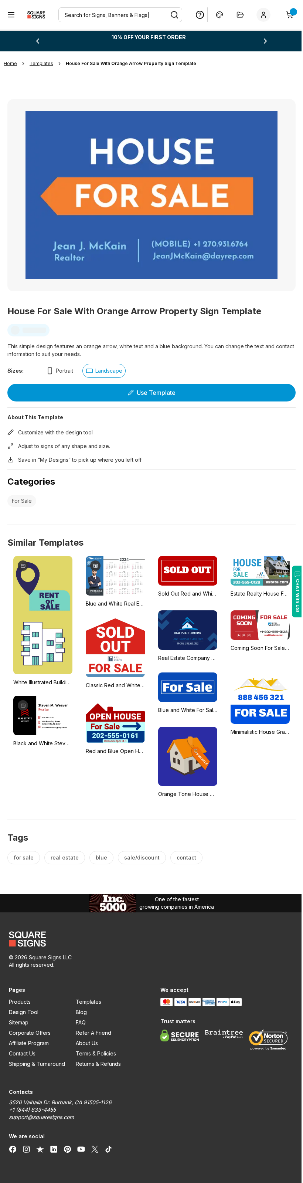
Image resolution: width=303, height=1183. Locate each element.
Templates (87, 998)
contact (186, 854)
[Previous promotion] (37, 41)
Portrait (64, 367)
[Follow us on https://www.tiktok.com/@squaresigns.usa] (108, 1145)
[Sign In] (259, 14)
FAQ (79, 1019)
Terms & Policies (94, 1050)
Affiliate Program (29, 1039)
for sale (24, 854)
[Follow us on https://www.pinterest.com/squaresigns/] (67, 1145)
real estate (65, 854)
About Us (85, 1039)
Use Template (153, 389)
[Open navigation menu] (11, 14)
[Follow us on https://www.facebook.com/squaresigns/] (13, 1145)
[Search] (168, 14)
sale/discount (142, 854)
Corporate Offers (30, 1029)
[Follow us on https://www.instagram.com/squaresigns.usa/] (26, 1145)
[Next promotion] (260, 41)
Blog (79, 1008)
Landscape (108, 367)
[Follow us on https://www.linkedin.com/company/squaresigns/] (54, 1145)
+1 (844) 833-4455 (32, 1106)
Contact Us (22, 1050)
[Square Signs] (36, 15)
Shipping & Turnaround (37, 1060)
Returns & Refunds (96, 1060)
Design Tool (23, 1008)
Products (20, 998)
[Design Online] (214, 15)
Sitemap (18, 1019)
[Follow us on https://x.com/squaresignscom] (95, 1145)
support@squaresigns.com (41, 1113)
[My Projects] (235, 15)
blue (101, 854)
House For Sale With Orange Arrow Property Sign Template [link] (131, 63)
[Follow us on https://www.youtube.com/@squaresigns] (81, 1145)
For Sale (22, 497)
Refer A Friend (92, 1029)
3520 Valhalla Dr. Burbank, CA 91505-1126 (60, 1098)
